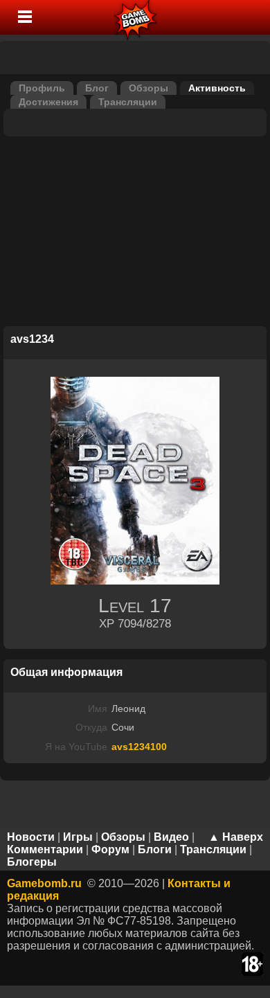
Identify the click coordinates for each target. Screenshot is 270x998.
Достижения (48, 101)
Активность (217, 87)
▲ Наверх (235, 837)
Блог (97, 87)
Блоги (155, 849)
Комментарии (45, 849)
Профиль (42, 87)
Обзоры (148, 87)
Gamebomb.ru (44, 883)
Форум (110, 849)
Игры (78, 837)
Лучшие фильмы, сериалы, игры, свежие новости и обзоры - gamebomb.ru (136, 17)
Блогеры (32, 862)
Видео (171, 837)
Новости (31, 837)
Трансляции (127, 101)
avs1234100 (139, 746)
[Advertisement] (135, 233)
